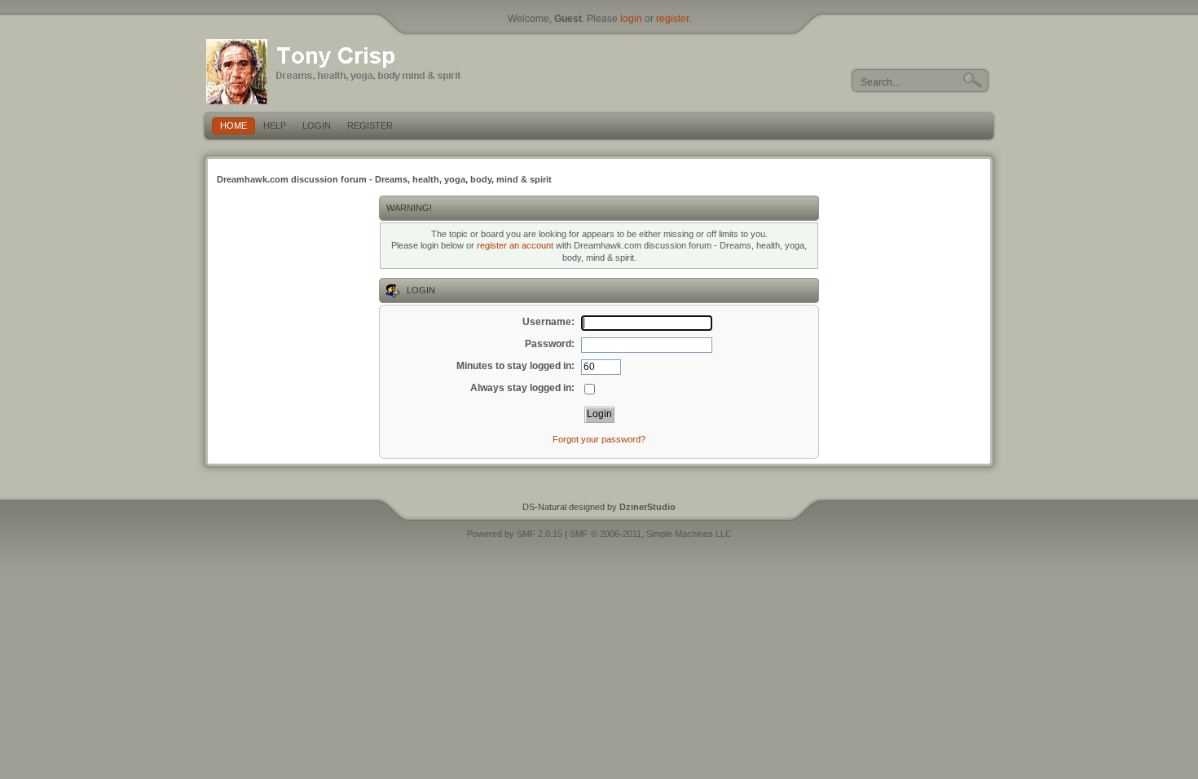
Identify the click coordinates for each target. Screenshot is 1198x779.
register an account (515, 245)
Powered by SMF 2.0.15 (514, 534)
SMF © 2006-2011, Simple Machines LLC (651, 534)
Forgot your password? (599, 439)
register (672, 18)
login (631, 18)
